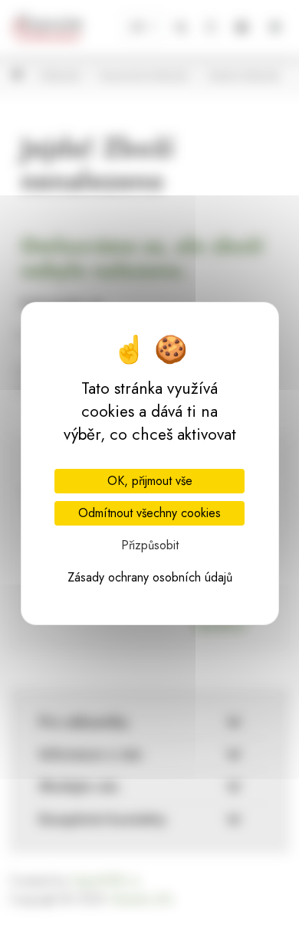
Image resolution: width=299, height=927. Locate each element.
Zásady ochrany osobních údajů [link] (149, 577)
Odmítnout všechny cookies (149, 513)
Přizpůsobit (150, 545)
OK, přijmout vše (149, 481)
